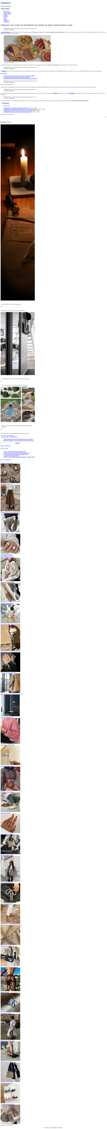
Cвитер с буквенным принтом (7, 557)
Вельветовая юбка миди (6, 484)
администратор (10, 435)
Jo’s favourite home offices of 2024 (11, 455)
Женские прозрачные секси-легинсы (9, 967)
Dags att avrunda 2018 (6, 302)
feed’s (5, 18)
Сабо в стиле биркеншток (7, 903)
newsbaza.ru (6, 21)
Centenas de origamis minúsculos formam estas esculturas (17, 77)
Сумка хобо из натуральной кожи (8, 673)
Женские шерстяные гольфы (7, 582)
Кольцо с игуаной (5, 992)
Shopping (6, 16)
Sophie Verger (4, 383)
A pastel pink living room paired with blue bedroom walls (17, 453)
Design (5, 108)
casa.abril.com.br (5, 436)
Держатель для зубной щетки (7, 745)
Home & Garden (7, 12)
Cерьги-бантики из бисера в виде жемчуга (10, 651)
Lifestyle (6, 15)
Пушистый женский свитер (7, 717)
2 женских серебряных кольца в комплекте (10, 533)
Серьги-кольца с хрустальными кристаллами (11, 924)
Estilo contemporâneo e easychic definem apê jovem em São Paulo (18, 439)
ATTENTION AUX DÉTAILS (7, 376)
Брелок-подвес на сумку (6, 882)
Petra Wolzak (4, 431)
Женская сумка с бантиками (7, 946)
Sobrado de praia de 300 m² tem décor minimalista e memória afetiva (19, 457)
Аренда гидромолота (5, 445)
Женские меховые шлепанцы (7, 603)
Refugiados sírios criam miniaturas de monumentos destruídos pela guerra (20, 78)
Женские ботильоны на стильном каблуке (10, 512)
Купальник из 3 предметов (7, 766)
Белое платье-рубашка (6, 1013)
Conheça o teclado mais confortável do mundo (17, 108)
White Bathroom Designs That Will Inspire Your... (13, 308)
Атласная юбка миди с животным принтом (11, 624)
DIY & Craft (6, 11)
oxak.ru (5, 19)
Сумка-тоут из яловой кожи (7, 834)
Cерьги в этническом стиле (7, 463)
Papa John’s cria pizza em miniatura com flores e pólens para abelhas (19, 76)
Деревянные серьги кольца (7, 1083)
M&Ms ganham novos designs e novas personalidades (19, 112)
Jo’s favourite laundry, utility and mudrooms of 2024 (15, 454)
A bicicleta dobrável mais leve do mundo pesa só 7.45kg (19, 110)
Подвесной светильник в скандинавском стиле (11, 694)
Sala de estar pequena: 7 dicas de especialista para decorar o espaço (19, 440)
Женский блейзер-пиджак (7, 855)
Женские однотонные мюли (7, 792)
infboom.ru (6, 20)
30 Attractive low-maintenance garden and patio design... (15, 423)
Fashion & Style (7, 14)
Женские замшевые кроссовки (8, 1040)
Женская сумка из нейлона (7, 1062)
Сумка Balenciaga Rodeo (6, 554)
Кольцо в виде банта (5, 813)
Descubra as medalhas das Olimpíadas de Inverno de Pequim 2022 (21, 109)
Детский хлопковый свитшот (7, 1104)
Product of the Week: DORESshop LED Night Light (15, 451)
